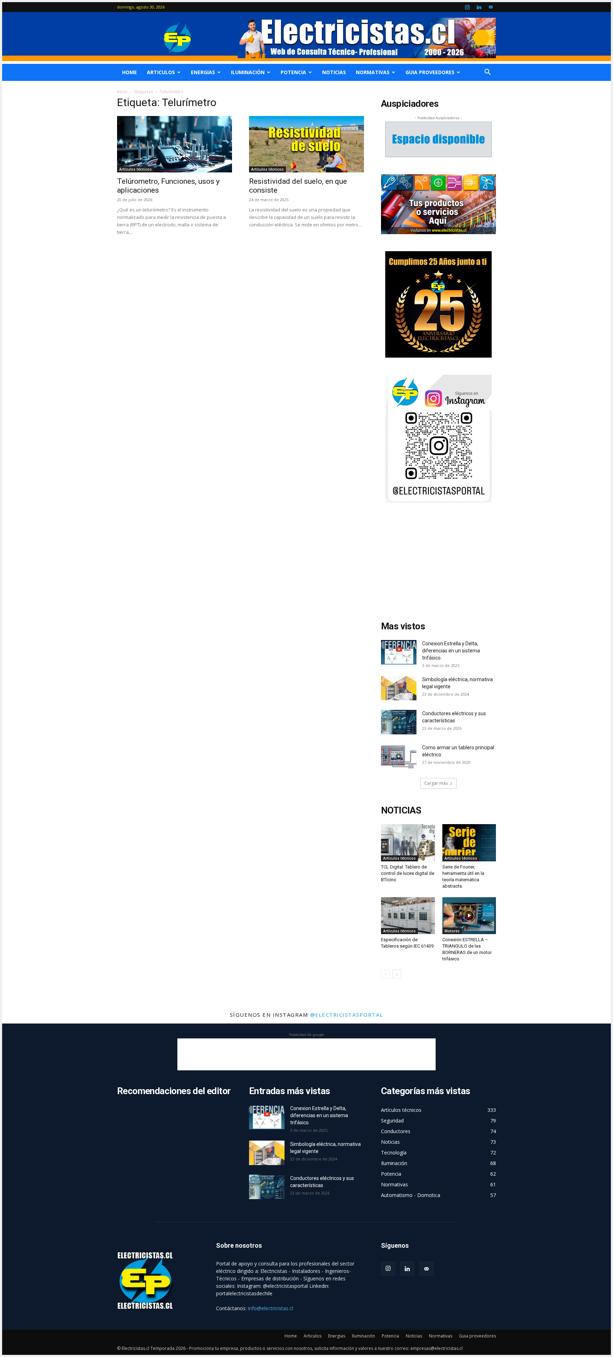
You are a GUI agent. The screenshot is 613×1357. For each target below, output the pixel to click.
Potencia (293, 72)
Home (129, 72)
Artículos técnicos (135, 169)
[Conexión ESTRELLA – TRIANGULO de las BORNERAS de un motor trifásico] (469, 915)
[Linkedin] (479, 7)
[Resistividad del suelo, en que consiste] (306, 144)
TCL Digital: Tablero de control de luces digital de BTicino (407, 873)
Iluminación (248, 72)
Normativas (373, 72)
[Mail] (490, 7)
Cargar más (436, 783)
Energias (203, 72)
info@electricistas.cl (270, 1308)
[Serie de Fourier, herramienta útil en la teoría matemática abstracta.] (469, 842)
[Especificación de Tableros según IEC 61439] (408, 915)
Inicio (122, 92)
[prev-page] (385, 974)
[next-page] (396, 974)
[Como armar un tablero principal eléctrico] (398, 756)
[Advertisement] (438, 563)
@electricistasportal (346, 1014)
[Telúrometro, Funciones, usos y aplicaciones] (174, 144)
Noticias (334, 72)
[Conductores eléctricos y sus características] (398, 722)
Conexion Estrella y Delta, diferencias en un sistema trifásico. (451, 651)
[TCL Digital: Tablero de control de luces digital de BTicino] (408, 842)
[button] (487, 73)
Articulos (161, 72)
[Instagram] (467, 7)
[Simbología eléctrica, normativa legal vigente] (398, 688)
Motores (452, 930)
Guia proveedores (429, 72)
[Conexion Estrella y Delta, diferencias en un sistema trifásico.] (398, 652)
